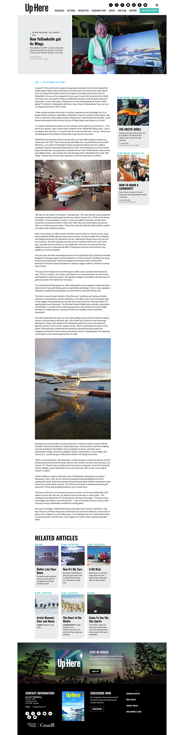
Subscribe (97, 709)
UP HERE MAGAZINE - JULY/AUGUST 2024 (130, 97)
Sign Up (95, 671)
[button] (157, 5)
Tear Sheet (39, 544)
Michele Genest (126, 200)
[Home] (36, 8)
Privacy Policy (132, 705)
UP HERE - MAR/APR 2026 (96, 544)
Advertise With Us (133, 693)
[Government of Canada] (40, 725)
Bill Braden (36, 57)
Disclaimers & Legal (134, 711)
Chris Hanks (125, 143)
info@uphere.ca (38, 707)
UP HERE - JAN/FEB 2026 (43, 593)
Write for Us (131, 699)
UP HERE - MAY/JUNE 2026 (70, 544)
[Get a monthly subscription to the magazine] (73, 706)
